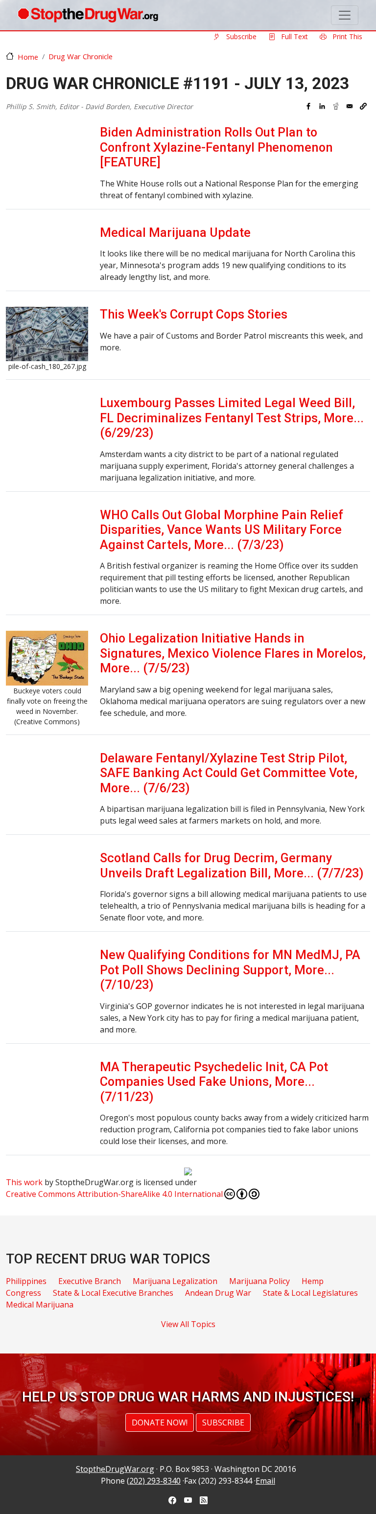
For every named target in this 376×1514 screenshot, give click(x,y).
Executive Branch (89, 1281)
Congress (23, 1292)
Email (265, 1480)
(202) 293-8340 (154, 1480)
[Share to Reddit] (336, 106)
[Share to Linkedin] (322, 106)
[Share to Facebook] (308, 106)
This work (24, 1182)
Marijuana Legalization (175, 1281)
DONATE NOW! (160, 1422)
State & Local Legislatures (310, 1292)
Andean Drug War (218, 1292)
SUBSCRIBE (223, 1422)
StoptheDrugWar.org (115, 1469)
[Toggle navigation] (344, 15)
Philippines (26, 1281)
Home (28, 57)
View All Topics (188, 1324)
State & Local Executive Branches (113, 1292)
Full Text (293, 36)
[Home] (88, 15)
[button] (363, 106)
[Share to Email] (349, 106)
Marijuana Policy (259, 1281)
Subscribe (240, 36)
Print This (346, 36)
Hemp (313, 1281)
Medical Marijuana (39, 1304)
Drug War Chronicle (80, 56)
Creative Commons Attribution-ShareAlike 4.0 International (114, 1194)
